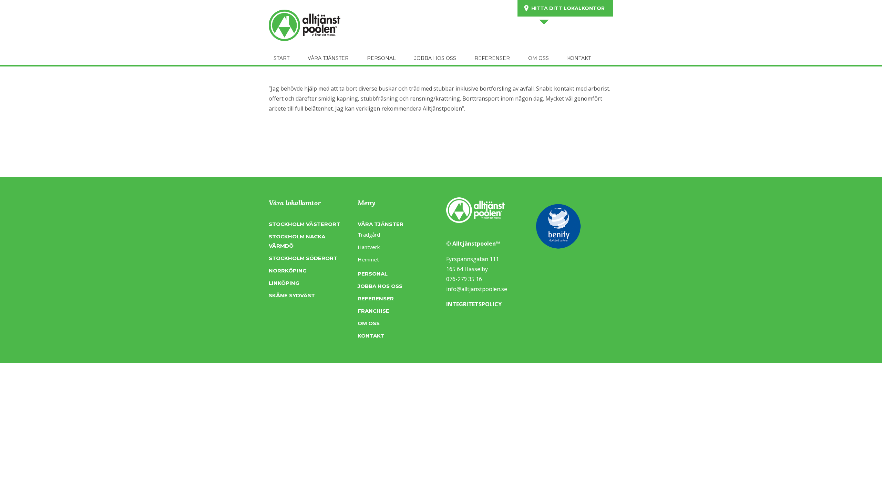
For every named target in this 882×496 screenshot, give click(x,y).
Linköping (284, 283)
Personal (373, 273)
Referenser (376, 298)
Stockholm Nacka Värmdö (297, 241)
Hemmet (368, 259)
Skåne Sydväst (292, 295)
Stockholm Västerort (304, 224)
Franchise (373, 311)
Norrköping (288, 270)
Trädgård (369, 234)
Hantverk (369, 247)
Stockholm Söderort (303, 258)
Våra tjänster (380, 224)
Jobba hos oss (380, 286)
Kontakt (371, 335)
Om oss (369, 323)
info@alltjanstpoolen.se (476, 289)
